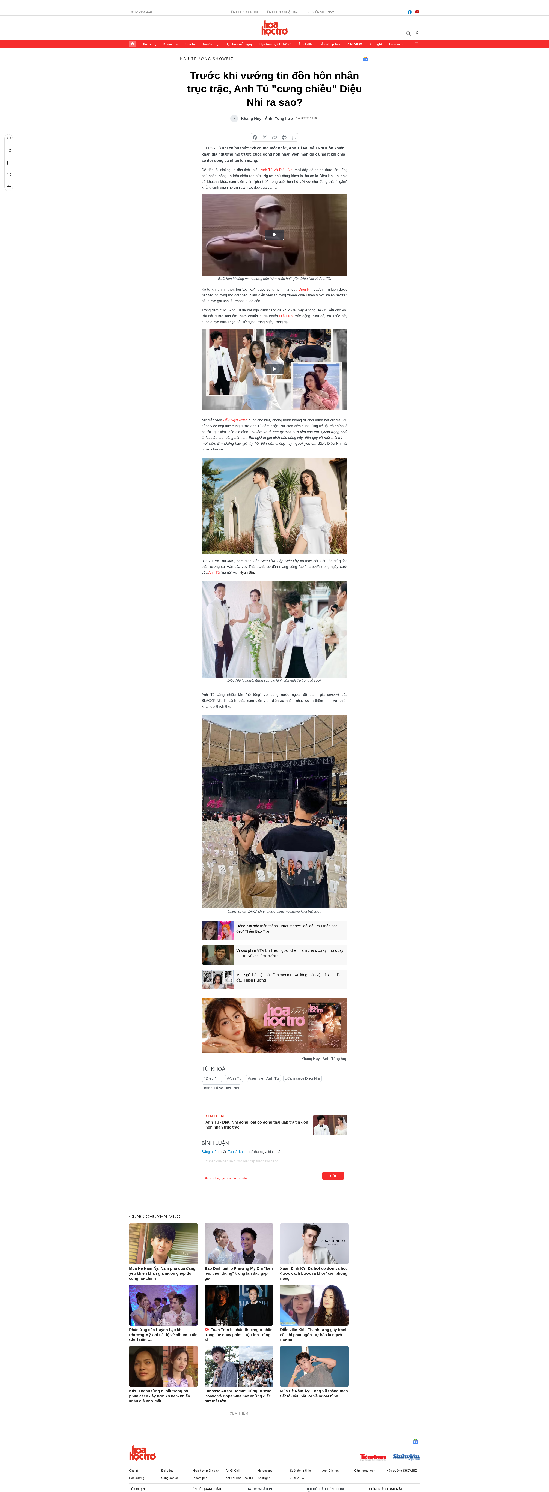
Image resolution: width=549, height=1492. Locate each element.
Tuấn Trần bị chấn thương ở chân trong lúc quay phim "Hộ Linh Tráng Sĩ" (239, 1335)
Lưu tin (9, 162)
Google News (365, 59)
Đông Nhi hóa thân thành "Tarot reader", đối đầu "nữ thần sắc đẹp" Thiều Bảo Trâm (286, 929)
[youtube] (417, 12)
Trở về (9, 186)
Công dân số (170, 1478)
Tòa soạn (137, 1489)
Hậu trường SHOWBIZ (275, 44)
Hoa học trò (142, 1453)
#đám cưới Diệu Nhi (302, 1078)
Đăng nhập (210, 1152)
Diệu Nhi (305, 289)
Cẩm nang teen (364, 1470)
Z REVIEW (354, 44)
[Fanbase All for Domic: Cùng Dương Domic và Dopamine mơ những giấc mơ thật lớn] (239, 1366)
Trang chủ (132, 44)
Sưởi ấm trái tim (301, 1470)
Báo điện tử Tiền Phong (274, 27)
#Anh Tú (234, 1078)
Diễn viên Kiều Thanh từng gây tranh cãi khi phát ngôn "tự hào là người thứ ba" (314, 1335)
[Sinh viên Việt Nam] (406, 1458)
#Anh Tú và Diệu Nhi (221, 1088)
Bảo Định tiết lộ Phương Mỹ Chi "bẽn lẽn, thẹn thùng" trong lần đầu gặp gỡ (239, 1273)
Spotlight (375, 44)
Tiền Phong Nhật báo (281, 12)
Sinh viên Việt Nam (319, 12)
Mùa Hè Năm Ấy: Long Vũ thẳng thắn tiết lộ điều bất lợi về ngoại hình (314, 1393)
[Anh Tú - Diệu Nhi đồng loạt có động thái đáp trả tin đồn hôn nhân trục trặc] (330, 1125)
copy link (274, 137)
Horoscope (397, 44)
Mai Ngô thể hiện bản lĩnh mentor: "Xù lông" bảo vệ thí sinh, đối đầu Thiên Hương (288, 977)
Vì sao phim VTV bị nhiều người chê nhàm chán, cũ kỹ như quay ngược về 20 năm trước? (289, 953)
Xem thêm (416, 44)
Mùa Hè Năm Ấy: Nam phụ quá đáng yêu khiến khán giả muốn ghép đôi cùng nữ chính (162, 1273)
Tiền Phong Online (243, 12)
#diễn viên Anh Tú (263, 1078)
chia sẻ (254, 137)
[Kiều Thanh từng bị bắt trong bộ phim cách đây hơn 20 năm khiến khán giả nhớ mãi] (163, 1366)
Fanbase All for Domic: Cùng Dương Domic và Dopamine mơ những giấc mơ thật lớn (238, 1396)
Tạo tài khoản (238, 1152)
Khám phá (170, 44)
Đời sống (150, 44)
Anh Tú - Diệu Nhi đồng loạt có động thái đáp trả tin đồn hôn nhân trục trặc (256, 1124)
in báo (284, 137)
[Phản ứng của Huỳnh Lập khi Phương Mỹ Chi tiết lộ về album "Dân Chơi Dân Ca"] (163, 1305)
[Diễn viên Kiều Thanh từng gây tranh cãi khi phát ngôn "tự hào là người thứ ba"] (314, 1305)
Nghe (9, 138)
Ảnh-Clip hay (330, 44)
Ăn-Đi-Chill (306, 44)
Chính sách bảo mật (386, 1489)
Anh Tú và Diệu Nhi (277, 170)
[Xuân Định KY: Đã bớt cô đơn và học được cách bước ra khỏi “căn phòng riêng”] (314, 1243)
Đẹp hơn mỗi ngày (239, 44)
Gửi (333, 1176)
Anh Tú (214, 572)
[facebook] (409, 12)
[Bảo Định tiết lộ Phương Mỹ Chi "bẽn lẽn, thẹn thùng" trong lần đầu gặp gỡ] (239, 1243)
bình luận (294, 137)
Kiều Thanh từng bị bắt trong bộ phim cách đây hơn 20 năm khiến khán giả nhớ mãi (159, 1396)
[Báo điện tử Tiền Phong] (373, 1458)
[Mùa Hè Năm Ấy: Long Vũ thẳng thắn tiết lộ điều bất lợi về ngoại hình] (314, 1366)
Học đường (210, 44)
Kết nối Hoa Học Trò (239, 1478)
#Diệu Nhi (212, 1078)
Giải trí (190, 44)
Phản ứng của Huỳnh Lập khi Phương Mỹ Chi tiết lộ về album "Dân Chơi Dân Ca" (163, 1335)
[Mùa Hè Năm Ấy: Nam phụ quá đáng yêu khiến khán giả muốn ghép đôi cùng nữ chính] (163, 1243)
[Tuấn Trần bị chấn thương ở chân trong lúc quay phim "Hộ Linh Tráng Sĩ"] (239, 1305)
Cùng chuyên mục (154, 1216)
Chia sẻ (9, 150)
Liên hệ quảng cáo (205, 1489)
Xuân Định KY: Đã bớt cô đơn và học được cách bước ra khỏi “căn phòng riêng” (314, 1273)
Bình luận (9, 174)
